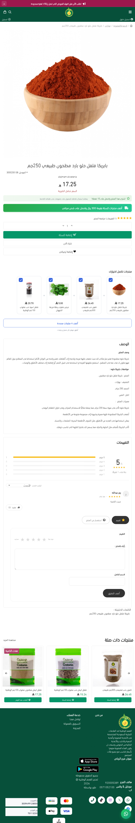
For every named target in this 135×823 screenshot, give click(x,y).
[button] (128, 673)
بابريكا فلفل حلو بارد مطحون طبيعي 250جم (119, 308)
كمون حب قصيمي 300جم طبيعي (89, 308)
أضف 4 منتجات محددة (67, 323)
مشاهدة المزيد (9, 639)
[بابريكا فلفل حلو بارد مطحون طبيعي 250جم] (111, 280)
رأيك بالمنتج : (120, 545)
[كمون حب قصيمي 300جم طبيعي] (81, 280)
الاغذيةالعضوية (120, 25)
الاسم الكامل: (119, 574)
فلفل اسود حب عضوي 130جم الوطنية (29, 308)
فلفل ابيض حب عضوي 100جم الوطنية (70, 689)
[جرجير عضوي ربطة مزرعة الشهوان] (51, 280)
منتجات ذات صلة (119, 640)
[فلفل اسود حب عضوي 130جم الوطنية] (21, 280)
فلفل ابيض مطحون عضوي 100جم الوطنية (23, 689)
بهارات (108, 25)
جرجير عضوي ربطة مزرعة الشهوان (59, 308)
